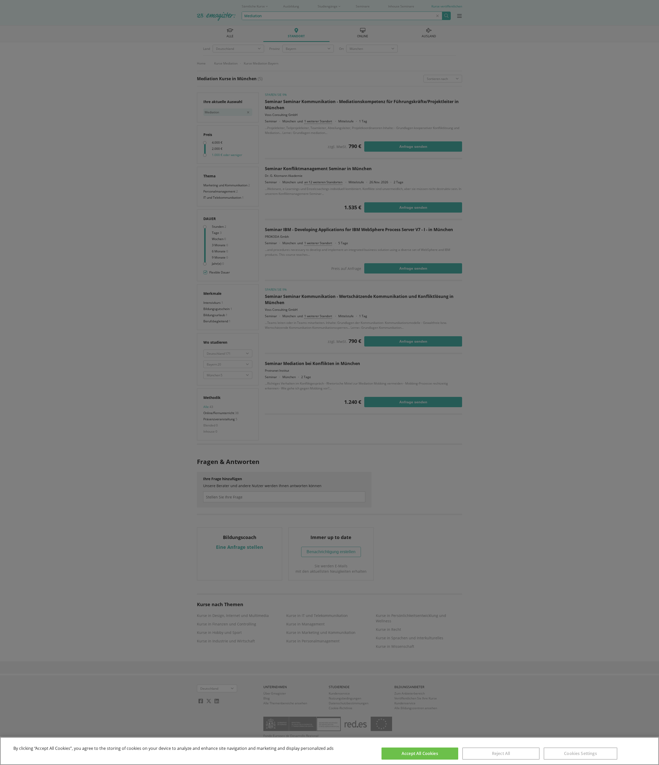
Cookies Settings (580, 753)
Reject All (501, 753)
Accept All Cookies (420, 753)
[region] (329, 751)
